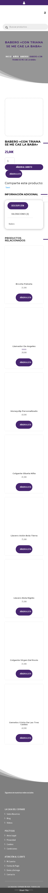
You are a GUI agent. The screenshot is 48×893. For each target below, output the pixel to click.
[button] (13, 174)
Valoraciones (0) (20, 214)
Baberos (24, 56)
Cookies (10, 844)
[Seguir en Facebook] (7, 801)
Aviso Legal (11, 835)
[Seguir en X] (12, 801)
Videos (10, 823)
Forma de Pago (13, 866)
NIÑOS (16, 56)
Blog (9, 818)
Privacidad (11, 840)
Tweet (7, 187)
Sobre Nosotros (13, 814)
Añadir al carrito (24, 167)
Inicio (8, 56)
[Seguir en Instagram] (17, 801)
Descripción (17, 205)
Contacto (11, 874)
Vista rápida (38, 256)
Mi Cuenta (11, 861)
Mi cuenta (24, 3)
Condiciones (12, 849)
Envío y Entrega (13, 870)
